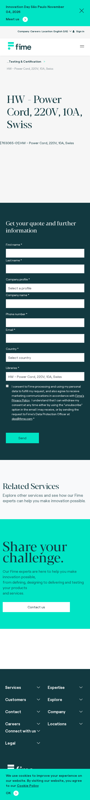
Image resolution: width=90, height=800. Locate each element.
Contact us (36, 607)
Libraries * (12, 368)
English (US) (61, 31)
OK (8, 793)
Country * (12, 349)
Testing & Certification (25, 61)
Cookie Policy (28, 785)
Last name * (14, 260)
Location (47, 31)
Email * (10, 329)
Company (23, 31)
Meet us (13, 19)
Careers (35, 31)
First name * (14, 244)
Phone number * (16, 314)
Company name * (17, 295)
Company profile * (18, 279)
